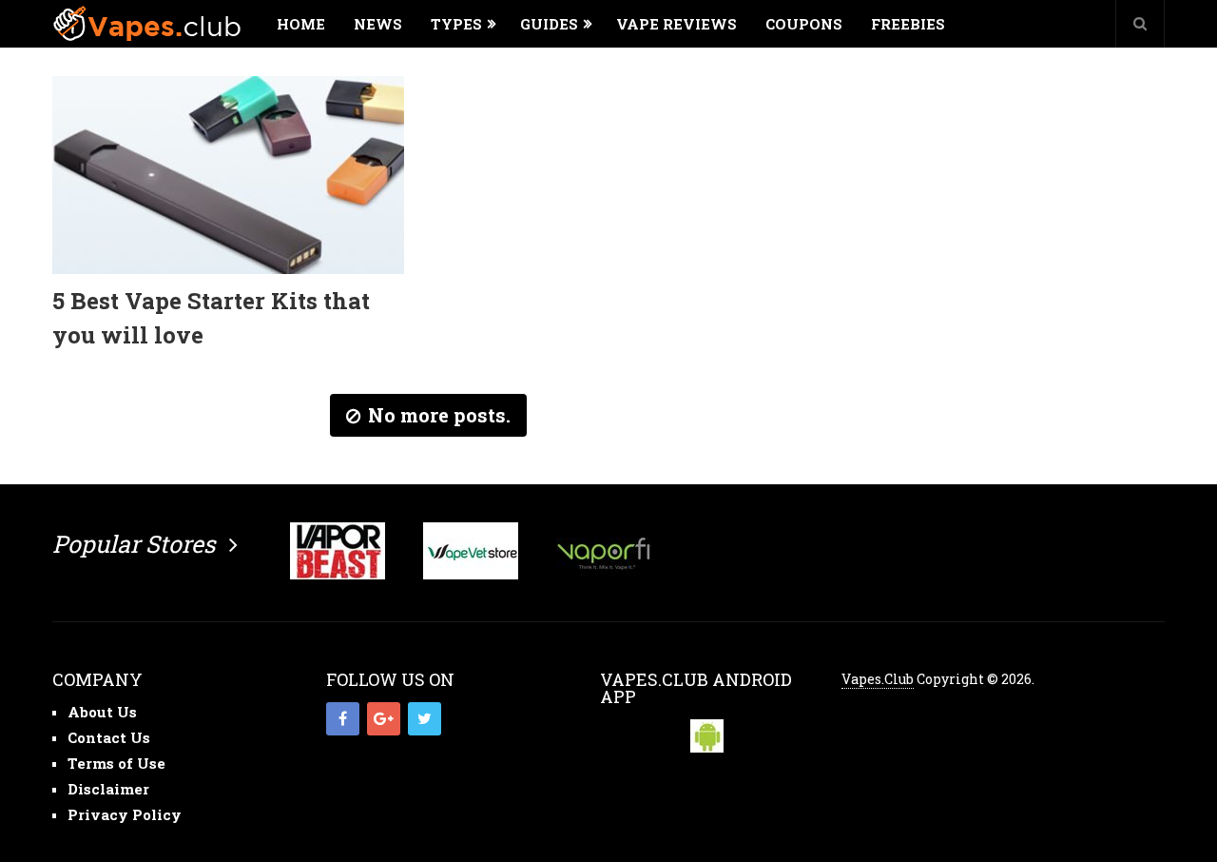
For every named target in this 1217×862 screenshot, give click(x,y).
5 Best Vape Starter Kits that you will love (211, 317)
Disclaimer (108, 788)
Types (456, 23)
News (378, 23)
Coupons (803, 23)
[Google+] (383, 718)
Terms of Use (116, 763)
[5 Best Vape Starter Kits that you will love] (228, 175)
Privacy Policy (125, 814)
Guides (549, 23)
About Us (102, 711)
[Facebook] (342, 718)
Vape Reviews (676, 23)
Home (301, 23)
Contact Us (109, 737)
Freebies (908, 23)
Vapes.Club (877, 679)
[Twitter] (424, 718)
